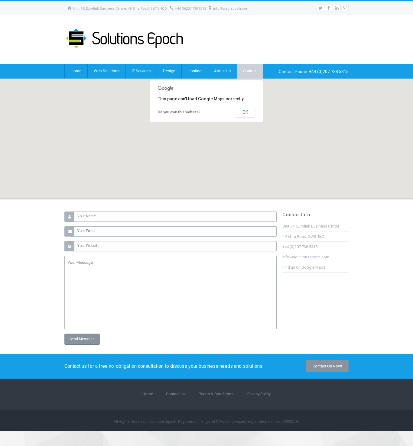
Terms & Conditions (216, 394)
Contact (250, 71)
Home (76, 71)
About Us (222, 71)
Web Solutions (106, 71)
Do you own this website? (179, 112)
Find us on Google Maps (303, 267)
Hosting (195, 71)
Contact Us (175, 394)
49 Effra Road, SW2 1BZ (303, 236)
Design (169, 71)
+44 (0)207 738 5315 (190, 9)
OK (245, 112)
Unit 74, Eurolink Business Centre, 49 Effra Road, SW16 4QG (120, 9)
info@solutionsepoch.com (305, 257)
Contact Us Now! (327, 366)
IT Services (141, 71)
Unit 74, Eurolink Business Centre (310, 226)
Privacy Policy (259, 394)
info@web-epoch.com (231, 9)
